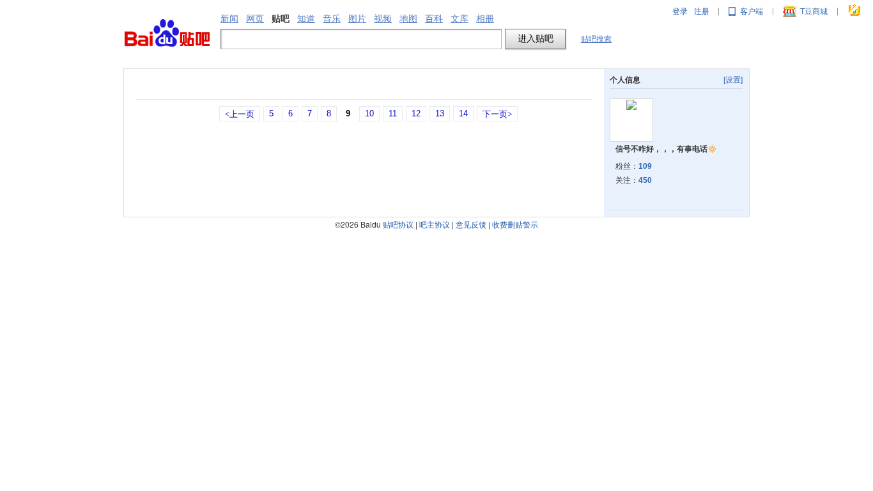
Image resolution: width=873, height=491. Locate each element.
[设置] (733, 79)
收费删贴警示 (515, 224)
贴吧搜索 (596, 39)
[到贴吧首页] (167, 33)
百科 (434, 18)
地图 (408, 18)
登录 (680, 11)
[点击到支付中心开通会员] (855, 11)
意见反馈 (471, 224)
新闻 (229, 18)
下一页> (497, 114)
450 (645, 180)
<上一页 (239, 114)
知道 (306, 18)
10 (369, 113)
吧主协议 (434, 224)
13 (439, 113)
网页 (255, 18)
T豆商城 (814, 11)
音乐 (332, 18)
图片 (357, 18)
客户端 (751, 11)
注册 (701, 11)
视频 (383, 18)
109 (645, 166)
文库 (459, 18)
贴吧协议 (398, 224)
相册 (485, 18)
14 (463, 113)
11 (393, 113)
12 (416, 113)
